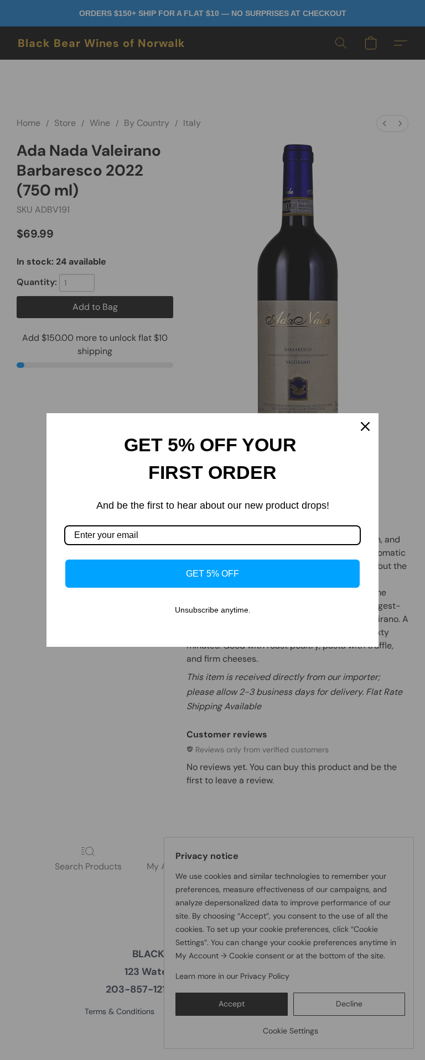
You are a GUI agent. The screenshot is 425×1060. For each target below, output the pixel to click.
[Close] (365, 426)
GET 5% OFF (212, 573)
